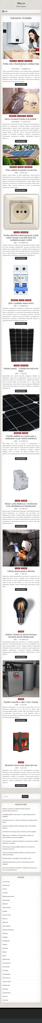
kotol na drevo (7, 778)
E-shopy (21, 300)
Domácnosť (13, 116)
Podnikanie (6, 941)
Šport (4, 955)
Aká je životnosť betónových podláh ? (21, 119)
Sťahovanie (6, 959)
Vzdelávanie (6, 985)
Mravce (5, 918)
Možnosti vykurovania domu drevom (21, 765)
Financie (5, 904)
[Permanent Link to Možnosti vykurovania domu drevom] (21, 742)
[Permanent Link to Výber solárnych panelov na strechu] (21, 155)
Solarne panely (32, 378)
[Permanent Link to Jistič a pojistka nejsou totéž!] (21, 280)
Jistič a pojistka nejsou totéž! (21, 303)
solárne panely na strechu (21, 185)
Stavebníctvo (22, 116)
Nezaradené (6, 926)
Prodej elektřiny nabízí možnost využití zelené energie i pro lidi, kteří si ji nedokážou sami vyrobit (21, 237)
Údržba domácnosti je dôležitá (21, 571)
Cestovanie (6, 881)
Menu (6, 11)
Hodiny (5, 911)
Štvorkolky (6, 967)
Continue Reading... (21, 84)
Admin (16, 172)
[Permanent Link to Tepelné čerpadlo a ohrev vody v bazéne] (21, 678)
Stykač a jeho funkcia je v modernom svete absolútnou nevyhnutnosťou (21, 504)
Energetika (13, 61)
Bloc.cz (21, 3)
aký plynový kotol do (17, 81)
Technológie (6, 974)
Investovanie (7, 915)
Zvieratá (5, 1000)
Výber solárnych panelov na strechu (21, 170)
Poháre (5, 944)
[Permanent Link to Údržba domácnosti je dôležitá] (21, 548)
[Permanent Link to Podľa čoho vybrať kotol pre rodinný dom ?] (21, 40)
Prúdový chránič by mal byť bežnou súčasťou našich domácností (21, 635)
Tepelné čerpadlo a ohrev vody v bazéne (21, 702)
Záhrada (5, 989)
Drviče (5, 889)
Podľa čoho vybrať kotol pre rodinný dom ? (21, 64)
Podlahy (5, 937)
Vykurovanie (28, 61)
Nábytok (5, 922)
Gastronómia (7, 907)
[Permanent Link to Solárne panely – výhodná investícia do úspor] (21, 345)
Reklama (5, 948)
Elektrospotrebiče (8, 896)
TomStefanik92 (15, 68)
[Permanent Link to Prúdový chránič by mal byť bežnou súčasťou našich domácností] (21, 611)
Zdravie (5, 996)
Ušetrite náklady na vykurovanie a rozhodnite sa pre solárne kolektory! (21, 437)
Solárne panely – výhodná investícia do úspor (21, 369)
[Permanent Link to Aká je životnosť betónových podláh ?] (21, 101)
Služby (5, 952)
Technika (20, 61)
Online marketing (8, 929)
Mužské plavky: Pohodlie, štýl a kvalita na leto (17, 858)
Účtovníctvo (6, 978)
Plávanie (5, 933)
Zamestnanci (7, 993)
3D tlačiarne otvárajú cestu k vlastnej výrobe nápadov (19, 831)
